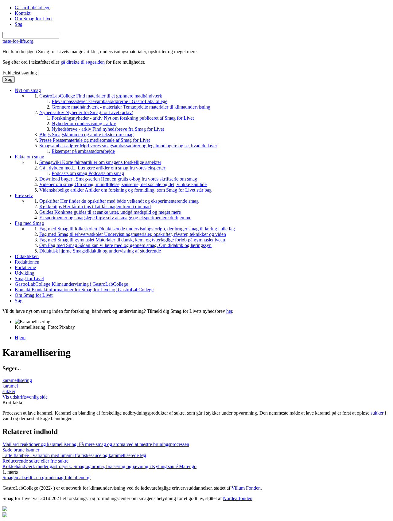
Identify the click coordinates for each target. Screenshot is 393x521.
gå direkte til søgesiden (82, 62)
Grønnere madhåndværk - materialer (131, 106)
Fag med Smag (29, 223)
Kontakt (22, 13)
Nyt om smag (28, 90)
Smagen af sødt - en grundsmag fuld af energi (46, 477)
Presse (94, 140)
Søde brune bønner (20, 449)
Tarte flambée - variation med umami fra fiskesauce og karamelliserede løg (74, 455)
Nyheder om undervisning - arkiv (84, 123)
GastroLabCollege (32, 7)
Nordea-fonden (237, 498)
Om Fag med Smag (125, 245)
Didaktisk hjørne (100, 250)
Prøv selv (24, 195)
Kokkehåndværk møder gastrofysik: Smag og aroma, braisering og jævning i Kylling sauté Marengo (99, 466)
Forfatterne (25, 267)
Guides (110, 212)
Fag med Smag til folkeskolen (137, 228)
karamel (10, 385)
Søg (18, 24)
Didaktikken (27, 256)
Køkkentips (95, 206)
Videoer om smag (123, 184)
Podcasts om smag (88, 173)
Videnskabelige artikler (125, 190)
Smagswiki (100, 162)
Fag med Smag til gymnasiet (132, 239)
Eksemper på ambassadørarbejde (83, 151)
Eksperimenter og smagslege (115, 217)
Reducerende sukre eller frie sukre (35, 460)
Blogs (86, 134)
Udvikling (24, 273)
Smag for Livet (29, 278)
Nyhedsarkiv (86, 112)
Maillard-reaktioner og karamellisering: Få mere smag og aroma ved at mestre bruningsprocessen (95, 444)
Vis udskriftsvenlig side (25, 397)
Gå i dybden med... (102, 167)
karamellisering (17, 380)
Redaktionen (27, 261)
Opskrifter (119, 201)
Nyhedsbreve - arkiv (108, 129)
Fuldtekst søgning (20, 72)
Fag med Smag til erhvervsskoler (132, 234)
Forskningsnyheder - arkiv (123, 118)
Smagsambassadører (128, 145)
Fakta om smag (29, 156)
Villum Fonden (246, 488)
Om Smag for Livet (34, 18)
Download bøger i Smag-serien (118, 178)
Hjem (20, 337)
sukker (8, 391)
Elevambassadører (109, 101)
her (229, 311)
